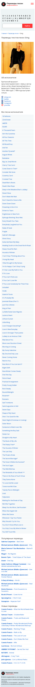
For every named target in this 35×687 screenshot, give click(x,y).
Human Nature (6, 577)
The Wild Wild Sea (8, 469)
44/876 (4, 123)
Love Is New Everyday (9, 329)
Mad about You (7, 340)
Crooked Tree (7, 179)
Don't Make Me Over (21, 639)
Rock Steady (6, 389)
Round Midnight (8, 392)
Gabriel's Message (8, 235)
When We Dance (8, 514)
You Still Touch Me (8, 532)
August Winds (7, 155)
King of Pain (6, 308)
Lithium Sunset (7, 319)
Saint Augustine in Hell (10, 406)
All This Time (6, 141)
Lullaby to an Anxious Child (11, 336)
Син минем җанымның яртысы (16, 565)
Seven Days (6, 410)
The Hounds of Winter (10, 448)
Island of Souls (7, 294)
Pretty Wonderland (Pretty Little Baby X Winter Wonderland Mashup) (16, 624)
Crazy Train (15, 656)
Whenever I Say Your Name (11, 518)
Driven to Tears (7, 211)
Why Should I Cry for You (11, 521)
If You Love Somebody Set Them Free (15, 284)
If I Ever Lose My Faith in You (12, 270)
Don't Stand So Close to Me (11, 200)
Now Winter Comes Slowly (11, 371)
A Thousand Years (8, 130)
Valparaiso (6, 497)
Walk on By (18, 632)
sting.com (7, 97)
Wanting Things (19, 629)
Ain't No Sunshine (8, 134)
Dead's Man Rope (8, 186)
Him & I (17, 580)
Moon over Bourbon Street (11, 343)
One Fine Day (7, 375)
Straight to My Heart (9, 438)
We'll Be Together (8, 504)
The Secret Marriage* (10, 459)
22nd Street (6, 120)
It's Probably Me (8, 298)
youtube (7, 105)
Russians (5, 399)
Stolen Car (6, 434)
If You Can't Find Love (9, 277)
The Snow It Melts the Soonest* (13, 462)
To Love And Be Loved (10, 483)
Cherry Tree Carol (8, 165)
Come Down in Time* (9, 169)
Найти (27, 26)
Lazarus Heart (7, 315)
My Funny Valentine (9, 350)
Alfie (15, 643)
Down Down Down (8, 204)
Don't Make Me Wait (9, 197)
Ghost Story (6, 238)
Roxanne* (5, 396)
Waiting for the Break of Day (12, 500)
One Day (10, 561)
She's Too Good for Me (10, 417)
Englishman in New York (10, 214)
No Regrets (12, 554)
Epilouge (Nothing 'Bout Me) (12, 218)
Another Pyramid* (8, 151)
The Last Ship (7, 452)
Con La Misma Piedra (19, 660)
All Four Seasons (8, 137)
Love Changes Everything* (11, 326)
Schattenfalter (19, 615)
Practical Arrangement (10, 382)
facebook (7, 101)
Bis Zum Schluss (16, 646)
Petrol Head (6, 378)
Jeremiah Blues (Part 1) (10, 301)
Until (4, 493)
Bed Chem (20, 542)
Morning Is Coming (9, 347)
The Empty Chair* (8, 445)
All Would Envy (7, 144)
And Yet (5, 148)
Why (30, 545)
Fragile (4, 232)
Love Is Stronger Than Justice (12, 333)
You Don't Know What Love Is (12, 525)
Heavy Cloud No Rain (9, 249)
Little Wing (6, 322)
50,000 (4, 127)
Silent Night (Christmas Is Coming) (14, 420)
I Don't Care (17, 598)
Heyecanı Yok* (16, 601)
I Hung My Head (8, 259)
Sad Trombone (7, 403)
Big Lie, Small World (9, 162)
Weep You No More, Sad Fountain (14, 507)
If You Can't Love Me (9, 280)
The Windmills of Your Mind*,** (13, 472)
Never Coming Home (9, 357)
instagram (7, 103)
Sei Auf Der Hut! (22, 649)
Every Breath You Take (10, 221)
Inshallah (5, 287)
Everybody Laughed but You (12, 225)
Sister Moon (6, 424)
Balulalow (5, 158)
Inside (4, 291)
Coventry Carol (7, 176)
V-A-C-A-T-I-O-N (19, 663)
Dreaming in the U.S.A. (10, 207)
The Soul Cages (7, 465)
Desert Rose (6, 193)
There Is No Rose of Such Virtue (13, 476)
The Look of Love (20, 636)
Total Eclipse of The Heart (21, 557)
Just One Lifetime (8, 305)
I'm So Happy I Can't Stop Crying (13, 266)
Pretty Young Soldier (9, 385)
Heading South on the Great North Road (16, 245)
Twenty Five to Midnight (10, 490)
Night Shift (6, 368)
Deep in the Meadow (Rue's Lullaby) (14, 190)
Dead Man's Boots (8, 183)
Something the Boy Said (10, 431)
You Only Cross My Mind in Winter (14, 528)
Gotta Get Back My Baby (10, 242)
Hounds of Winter (8, 252)
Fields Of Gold (7, 228)
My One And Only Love (10, 354)
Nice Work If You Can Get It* (12, 364)
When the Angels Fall (9, 511)
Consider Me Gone (8, 172)
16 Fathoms (6, 116)
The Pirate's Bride (8, 455)
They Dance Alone (8, 479)
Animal (11, 653)
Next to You (6, 361)
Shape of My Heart (8, 413)
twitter (6, 99)
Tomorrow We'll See (9, 486)
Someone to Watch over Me (12, 427)
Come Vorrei (18, 595)
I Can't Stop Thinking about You (13, 256)
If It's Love (6, 273)
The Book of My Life (9, 441)
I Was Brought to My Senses (12, 263)
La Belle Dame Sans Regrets (12, 312)
